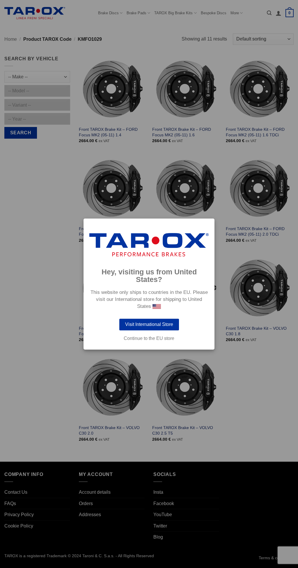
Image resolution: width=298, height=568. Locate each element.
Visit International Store (149, 324)
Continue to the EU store (149, 338)
